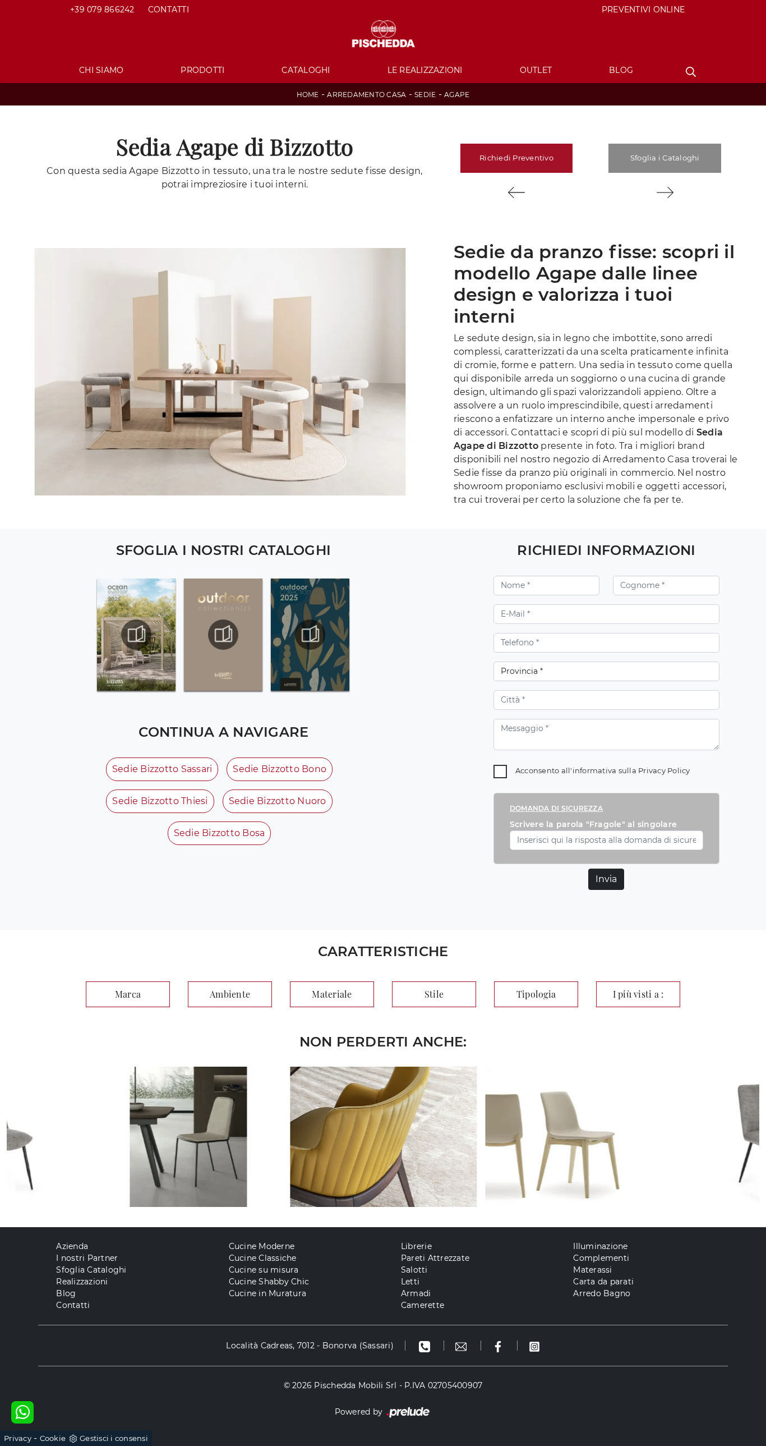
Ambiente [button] (230, 994)
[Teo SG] (516, 192)
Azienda (72, 1246)
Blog (621, 70)
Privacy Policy (664, 770)
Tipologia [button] (536, 994)
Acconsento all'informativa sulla (602, 770)
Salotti (414, 1270)
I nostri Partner (87, 1258)
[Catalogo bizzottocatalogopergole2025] (136, 635)
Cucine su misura (264, 1270)
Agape (456, 94)
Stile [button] (434, 994)
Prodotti (202, 70)
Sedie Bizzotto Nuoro (277, 801)
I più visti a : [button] (638, 994)
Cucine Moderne (262, 1246)
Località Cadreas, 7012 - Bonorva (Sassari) (310, 1346)
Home (308, 94)
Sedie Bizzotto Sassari (162, 769)
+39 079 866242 (102, 9)
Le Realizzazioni (425, 70)
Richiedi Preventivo (516, 157)
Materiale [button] (332, 994)
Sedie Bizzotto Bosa (219, 833)
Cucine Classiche (263, 1258)
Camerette (422, 1305)
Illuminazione (600, 1246)
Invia (606, 879)
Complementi (601, 1258)
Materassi (592, 1270)
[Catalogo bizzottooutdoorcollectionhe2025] (223, 635)
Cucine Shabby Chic (269, 1282)
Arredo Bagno (601, 1293)
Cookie (53, 1438)
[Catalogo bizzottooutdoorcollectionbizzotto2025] (310, 635)
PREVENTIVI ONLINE (643, 9)
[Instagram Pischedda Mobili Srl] (534, 1346)
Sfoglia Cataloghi (91, 1270)
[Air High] (664, 192)
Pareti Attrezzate (435, 1258)
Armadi (416, 1293)
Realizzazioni (82, 1282)
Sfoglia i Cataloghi (665, 157)
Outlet (536, 70)
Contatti (168, 9)
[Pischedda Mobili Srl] (383, 34)
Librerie (416, 1246)
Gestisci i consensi (114, 1438)
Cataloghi (306, 70)
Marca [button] (128, 994)
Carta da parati (603, 1282)
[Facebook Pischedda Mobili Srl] (499, 1346)
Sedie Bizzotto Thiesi (159, 801)
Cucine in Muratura (268, 1293)
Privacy (17, 1438)
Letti (410, 1282)
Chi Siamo (101, 70)
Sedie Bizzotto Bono (279, 769)
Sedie (425, 94)
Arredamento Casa (366, 94)
